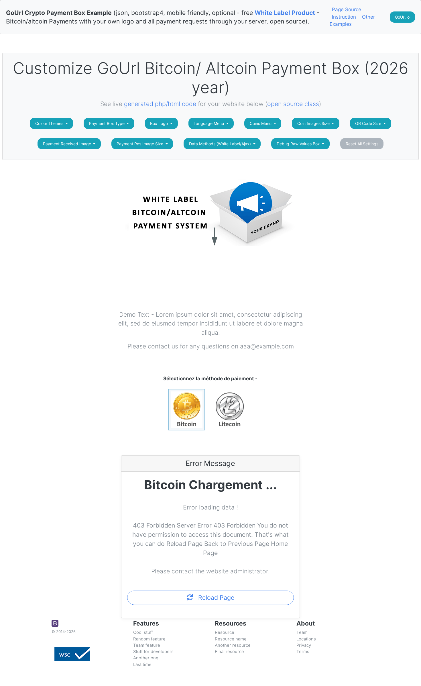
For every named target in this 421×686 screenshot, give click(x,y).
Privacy (303, 645)
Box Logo (159, 123)
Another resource (233, 645)
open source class (293, 103)
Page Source (346, 9)
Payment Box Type (107, 123)
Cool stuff (143, 632)
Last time (142, 664)
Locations (306, 639)
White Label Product (285, 12)
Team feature (146, 645)
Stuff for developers (153, 651)
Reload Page (213, 597)
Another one (145, 657)
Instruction (344, 17)
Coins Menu (261, 123)
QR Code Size (368, 123)
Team (302, 632)
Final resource (229, 651)
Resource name (231, 639)
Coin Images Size (314, 123)
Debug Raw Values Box (299, 143)
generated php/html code (160, 103)
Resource (224, 632)
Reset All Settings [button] (362, 143)
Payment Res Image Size (140, 143)
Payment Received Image (67, 143)
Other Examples (352, 20)
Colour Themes (49, 123)
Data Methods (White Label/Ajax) (220, 143)
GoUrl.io (402, 17)
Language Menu (209, 123)
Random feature (149, 639)
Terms (302, 651)
